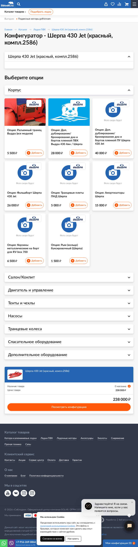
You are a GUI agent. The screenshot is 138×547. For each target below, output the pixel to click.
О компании (10, 476)
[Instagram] (24, 493)
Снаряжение (117, 438)
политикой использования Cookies (57, 526)
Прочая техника (12, 444)
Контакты (9, 460)
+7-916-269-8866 (26, 542)
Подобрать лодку (41, 12)
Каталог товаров (14, 12)
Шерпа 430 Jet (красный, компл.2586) (72, 30)
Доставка (64, 460)
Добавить (35, 153)
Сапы (28, 444)
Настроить (73, 539)
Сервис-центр (36, 460)
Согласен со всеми (52, 539)
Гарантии (77, 460)
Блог (23, 476)
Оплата (51, 460)
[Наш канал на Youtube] (7, 493)
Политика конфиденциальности (46, 476)
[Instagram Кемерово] (32, 493)
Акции (22, 460)
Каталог (23, 30)
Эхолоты (102, 438)
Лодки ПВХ (39, 30)
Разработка (111, 520)
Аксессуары (87, 438)
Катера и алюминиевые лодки (20, 438)
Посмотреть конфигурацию (69, 407)
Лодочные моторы (67, 438)
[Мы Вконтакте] (16, 493)
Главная (8, 30)
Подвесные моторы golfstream (34, 19)
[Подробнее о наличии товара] (129, 386)
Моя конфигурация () (118, 543)
